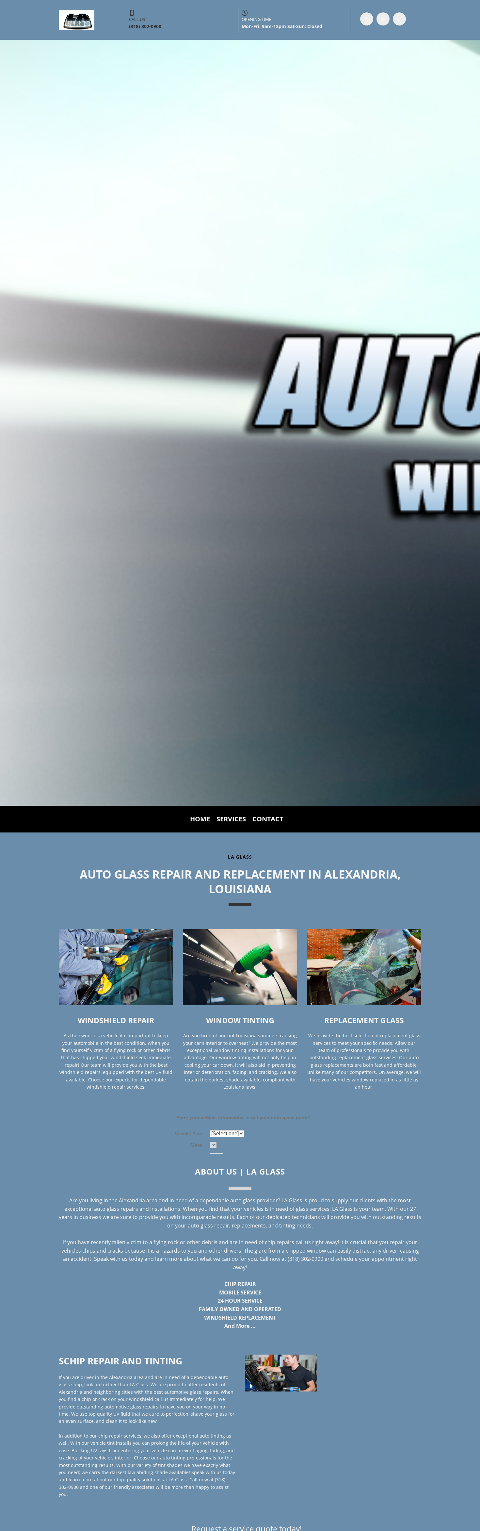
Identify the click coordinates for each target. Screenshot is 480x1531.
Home (200, 819)
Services (231, 819)
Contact (267, 819)
